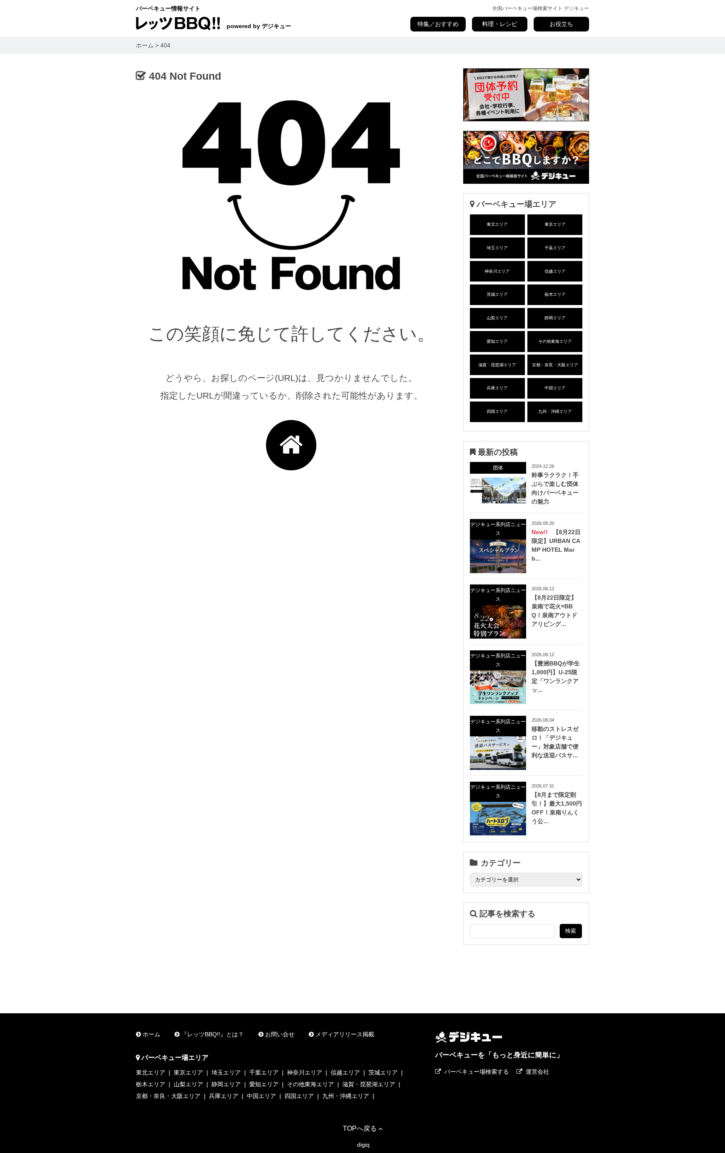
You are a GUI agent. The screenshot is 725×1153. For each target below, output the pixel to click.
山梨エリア (497, 318)
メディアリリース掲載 (345, 1034)
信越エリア (555, 271)
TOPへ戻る (360, 1128)
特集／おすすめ (438, 24)
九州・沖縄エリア (555, 411)
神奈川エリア (497, 271)
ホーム (151, 1034)
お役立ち (561, 24)
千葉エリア (555, 247)
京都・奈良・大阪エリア (555, 365)
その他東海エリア (555, 341)
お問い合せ (280, 1034)
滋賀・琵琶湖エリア (497, 365)
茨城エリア (497, 294)
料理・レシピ (499, 24)
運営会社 (537, 1071)
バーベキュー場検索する (476, 1071)
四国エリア (497, 411)
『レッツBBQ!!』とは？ (212, 1034)
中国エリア (555, 388)
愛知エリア (497, 341)
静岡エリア (555, 318)
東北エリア (497, 224)
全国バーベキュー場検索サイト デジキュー (540, 8)
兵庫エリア (497, 388)
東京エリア (555, 224)
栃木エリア (555, 294)
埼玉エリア (497, 247)
